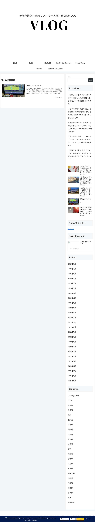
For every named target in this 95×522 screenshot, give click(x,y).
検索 (69, 77)
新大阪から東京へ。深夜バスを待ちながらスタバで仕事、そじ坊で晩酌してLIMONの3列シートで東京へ (80, 127)
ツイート (71, 229)
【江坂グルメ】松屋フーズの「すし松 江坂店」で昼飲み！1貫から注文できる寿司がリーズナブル (79, 154)
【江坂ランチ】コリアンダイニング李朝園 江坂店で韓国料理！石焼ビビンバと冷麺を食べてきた (80, 99)
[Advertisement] (47, 46)
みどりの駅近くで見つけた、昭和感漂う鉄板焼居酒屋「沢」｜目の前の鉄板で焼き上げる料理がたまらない (79, 113)
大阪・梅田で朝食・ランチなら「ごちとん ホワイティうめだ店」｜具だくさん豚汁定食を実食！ (79, 141)
